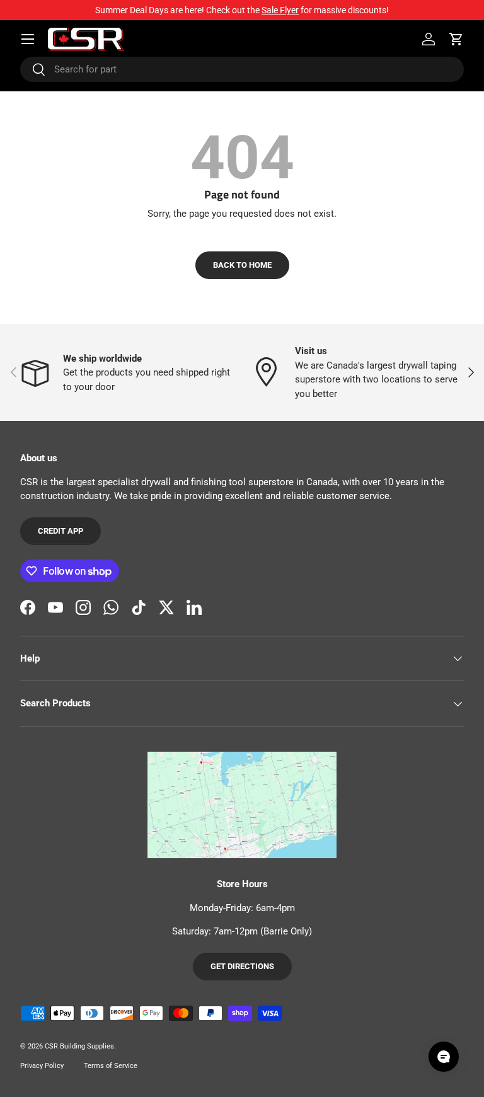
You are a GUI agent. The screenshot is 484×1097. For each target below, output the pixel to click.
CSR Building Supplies (79, 1046)
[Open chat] (444, 1057)
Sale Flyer (280, 10)
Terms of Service (110, 1066)
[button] (456, 39)
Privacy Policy (42, 1066)
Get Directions (242, 966)
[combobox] (242, 69)
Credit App (60, 531)
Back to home (242, 265)
